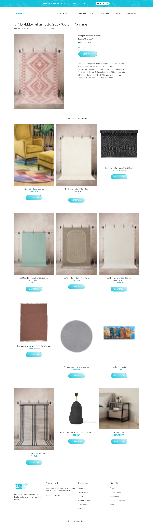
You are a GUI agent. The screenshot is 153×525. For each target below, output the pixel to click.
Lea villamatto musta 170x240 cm (119, 168)
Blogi (118, 13)
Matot (94, 13)
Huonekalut (106, 13)
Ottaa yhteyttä (115, 492)
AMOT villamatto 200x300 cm (76, 278)
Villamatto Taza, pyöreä (34, 189)
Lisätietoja (87, 54)
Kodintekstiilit (63, 13)
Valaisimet (82, 509)
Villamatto (97, 36)
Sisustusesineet (80, 13)
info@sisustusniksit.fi (54, 495)
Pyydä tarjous (102, 3)
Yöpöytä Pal (119, 432)
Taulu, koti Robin (119, 367)
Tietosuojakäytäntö (117, 500)
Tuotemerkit (130, 13)
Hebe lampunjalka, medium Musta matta (76, 432)
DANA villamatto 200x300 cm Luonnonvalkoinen (119, 279)
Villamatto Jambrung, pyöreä (76, 367)
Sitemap (113, 505)
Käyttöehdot (115, 496)
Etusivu (17, 28)
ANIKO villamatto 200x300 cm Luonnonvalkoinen (76, 190)
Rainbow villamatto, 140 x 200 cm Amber (34, 346)
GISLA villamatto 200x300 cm (34, 453)
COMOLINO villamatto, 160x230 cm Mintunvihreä (34, 279)
